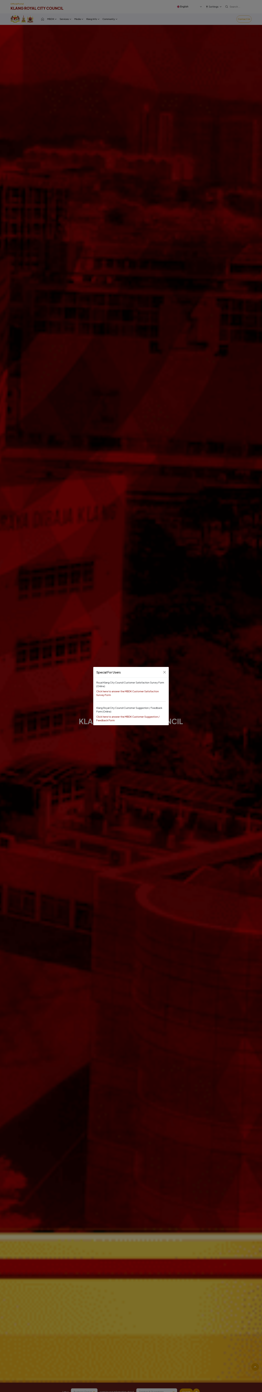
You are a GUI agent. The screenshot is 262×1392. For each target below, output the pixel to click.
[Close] (164, 672)
